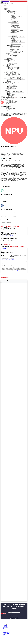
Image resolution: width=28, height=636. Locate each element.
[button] (3, 248)
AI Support (18, 67)
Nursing (14, 22)
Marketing (14, 26)
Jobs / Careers (11, 96)
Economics (14, 30)
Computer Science (16, 27)
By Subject (9, 45)
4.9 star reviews (6, 244)
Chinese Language (16, 23)
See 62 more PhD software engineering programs (10, 226)
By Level (8, 9)
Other (18, 37)
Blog (8, 81)
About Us (5, 90)
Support (7, 107)
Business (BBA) (15, 25)
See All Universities (11, 64)
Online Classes (10, 67)
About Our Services (10, 235)
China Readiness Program (11, 102)
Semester (20, 16)
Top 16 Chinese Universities (12, 63)
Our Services (5, 626)
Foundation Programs (14, 18)
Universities (6, 59)
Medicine (22, 36)
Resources (5, 65)
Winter (13, 16)
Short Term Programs (14, 13)
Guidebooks (9, 68)
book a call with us (20, 270)
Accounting (14, 28)
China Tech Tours (9, 103)
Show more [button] (3, 183)
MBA (13, 33)
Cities (21, 75)
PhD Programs (13, 39)
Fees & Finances (20, 78)
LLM (13, 37)
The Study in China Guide (15, 69)
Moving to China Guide (14, 73)
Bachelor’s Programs (14, 19)
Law (13, 31)
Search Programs (6, 632)
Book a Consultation (10, 105)
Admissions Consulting (10, 100)
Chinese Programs (13, 12)
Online (13, 14)
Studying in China (10, 52)
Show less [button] (3, 182)
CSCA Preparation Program (11, 101)
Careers (4, 628)
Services (5, 82)
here (16, 94)
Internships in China (14, 56)
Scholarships (11, 95)
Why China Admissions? (18, 91)
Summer (19, 14)
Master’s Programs (13, 32)
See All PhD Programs (16, 44)
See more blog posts (5, 277)
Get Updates (3, 613)
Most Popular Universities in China (14, 61)
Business (19, 33)
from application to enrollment (17, 246)
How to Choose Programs (15, 54)
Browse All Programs (11, 57)
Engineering (14, 36)
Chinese (14, 17)
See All (21, 51)
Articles (8, 74)
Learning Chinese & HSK (15, 55)
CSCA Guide (12, 70)
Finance (21, 30)
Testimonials (8, 110)
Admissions (12, 78)
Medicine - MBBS (15, 21)
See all (18, 31)
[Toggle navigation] (9, 1)
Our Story (8, 109)
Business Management (16, 40)
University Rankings (11, 60)
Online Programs (13, 11)
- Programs (6, 5)
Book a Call (3, 235)
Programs (5, 8)
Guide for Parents (13, 72)
